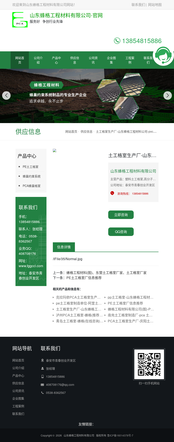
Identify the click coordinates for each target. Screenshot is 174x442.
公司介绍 (38, 60)
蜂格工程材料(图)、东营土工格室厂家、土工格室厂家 (106, 272)
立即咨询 (121, 214)
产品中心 (56, 60)
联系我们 (138, 4)
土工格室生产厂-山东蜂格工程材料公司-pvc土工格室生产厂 (135, 131)
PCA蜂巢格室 (32, 186)
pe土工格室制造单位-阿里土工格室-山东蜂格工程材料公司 (80, 303)
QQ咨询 (121, 231)
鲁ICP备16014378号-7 (120, 435)
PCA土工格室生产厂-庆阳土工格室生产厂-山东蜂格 (131, 321)
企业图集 (111, 60)
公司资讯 (93, 60)
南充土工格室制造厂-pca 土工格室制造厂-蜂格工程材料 (131, 315)
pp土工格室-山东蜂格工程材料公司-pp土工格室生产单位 (131, 297)
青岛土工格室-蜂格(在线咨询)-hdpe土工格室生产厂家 (80, 321)
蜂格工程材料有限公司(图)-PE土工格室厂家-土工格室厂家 (131, 309)
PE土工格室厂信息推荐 (84, 277)
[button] (82, 119)
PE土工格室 (30, 166)
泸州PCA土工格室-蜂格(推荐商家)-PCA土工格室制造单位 (80, 315)
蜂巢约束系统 (32, 176)
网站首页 (19, 60)
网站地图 (155, 4)
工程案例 (129, 60)
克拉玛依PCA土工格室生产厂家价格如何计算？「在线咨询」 (80, 297)
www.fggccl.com (31, 265)
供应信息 (74, 60)
